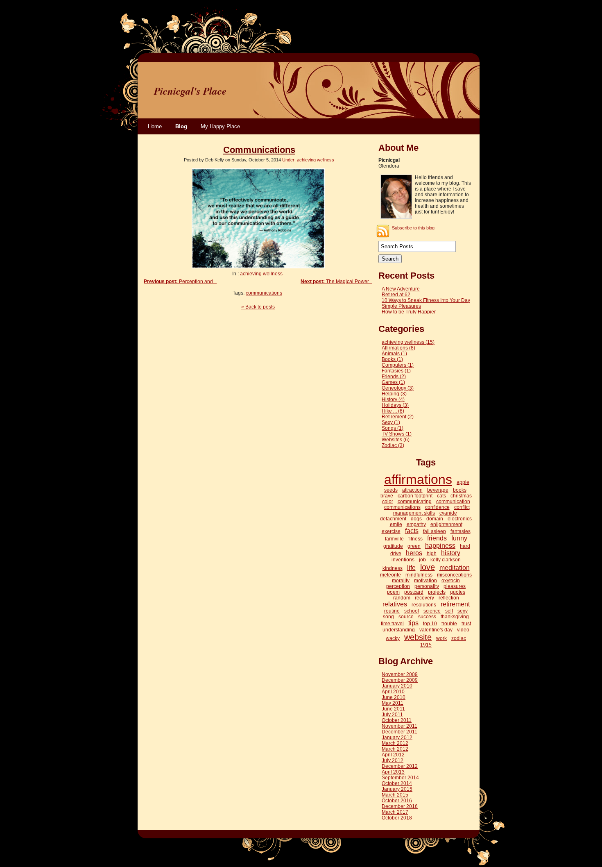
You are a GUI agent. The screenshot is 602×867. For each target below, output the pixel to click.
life (411, 567)
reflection (449, 598)
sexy (462, 611)
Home (155, 126)
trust (466, 623)
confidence (437, 507)
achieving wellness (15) (408, 342)
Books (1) (392, 359)
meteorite (390, 575)
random (401, 598)
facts (412, 530)
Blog (181, 126)
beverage (437, 490)
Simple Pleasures (401, 306)
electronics (460, 519)
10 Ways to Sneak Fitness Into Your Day (426, 300)
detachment (393, 519)
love (427, 567)
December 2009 (400, 680)
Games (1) (393, 382)
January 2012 (397, 737)
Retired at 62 (396, 294)
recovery (424, 598)
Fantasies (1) (396, 371)
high (432, 553)
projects (437, 592)
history (450, 552)
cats (441, 496)
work (441, 638)
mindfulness (418, 575)
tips (413, 623)
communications (264, 293)
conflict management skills (431, 510)
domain (434, 519)
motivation (425, 580)
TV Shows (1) (397, 434)
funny (459, 538)
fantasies (460, 531)
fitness (415, 539)
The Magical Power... (336, 281)
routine (392, 611)
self (449, 611)
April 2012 (393, 755)
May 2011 (392, 703)
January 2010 (397, 686)
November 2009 (400, 674)
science (432, 611)
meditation (454, 567)
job (422, 560)
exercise (391, 531)
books (459, 490)
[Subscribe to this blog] (382, 231)
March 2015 (395, 795)
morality (401, 580)
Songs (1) (392, 428)
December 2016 (400, 806)
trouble (449, 623)
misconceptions (454, 575)
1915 (426, 645)
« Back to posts (258, 307)
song (388, 617)
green (414, 546)
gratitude (393, 546)
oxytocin (450, 580)
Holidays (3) (395, 405)
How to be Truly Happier (409, 312)
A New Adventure (401, 289)
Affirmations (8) (398, 348)
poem (393, 592)
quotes (457, 592)
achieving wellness (261, 274)
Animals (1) (394, 353)
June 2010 (393, 697)
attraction (412, 490)
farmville (394, 539)
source (406, 617)
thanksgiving (455, 617)
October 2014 (397, 783)
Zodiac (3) (393, 445)
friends (437, 538)
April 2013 (393, 772)
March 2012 (395, 743)
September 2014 (400, 778)
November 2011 (399, 726)
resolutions (424, 605)
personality (426, 586)
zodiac (458, 638)
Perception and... (180, 281)
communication (453, 501)
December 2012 (400, 766)
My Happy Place (220, 126)
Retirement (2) (398, 417)
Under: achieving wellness (308, 159)
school (411, 611)
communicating (415, 501)
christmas (461, 496)
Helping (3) (394, 394)
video (463, 630)
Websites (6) (396, 440)
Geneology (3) (398, 388)
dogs (416, 519)
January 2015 (397, 789)
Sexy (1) (391, 422)
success (427, 617)
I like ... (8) (393, 411)
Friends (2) (394, 376)
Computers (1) (398, 365)
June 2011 (393, 709)
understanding (398, 630)
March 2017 (395, 812)
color (387, 501)
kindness (392, 568)
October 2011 (397, 720)
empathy (416, 524)
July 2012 (392, 760)
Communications (259, 150)
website (418, 637)
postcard (413, 592)
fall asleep (434, 531)
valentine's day (436, 630)
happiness (440, 545)
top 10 (430, 623)
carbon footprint (415, 496)
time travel (392, 623)
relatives (394, 604)
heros (414, 552)
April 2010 (393, 692)
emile (396, 524)
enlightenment (446, 524)
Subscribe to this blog (413, 227)
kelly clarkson (445, 560)
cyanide (448, 513)
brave (386, 496)
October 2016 (397, 800)
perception (398, 586)
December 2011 (399, 732)
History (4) (393, 399)
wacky (393, 638)
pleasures (455, 586)
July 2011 (392, 714)
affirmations (418, 479)
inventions (403, 560)
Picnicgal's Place (190, 91)
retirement (455, 604)
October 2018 (397, 818)
